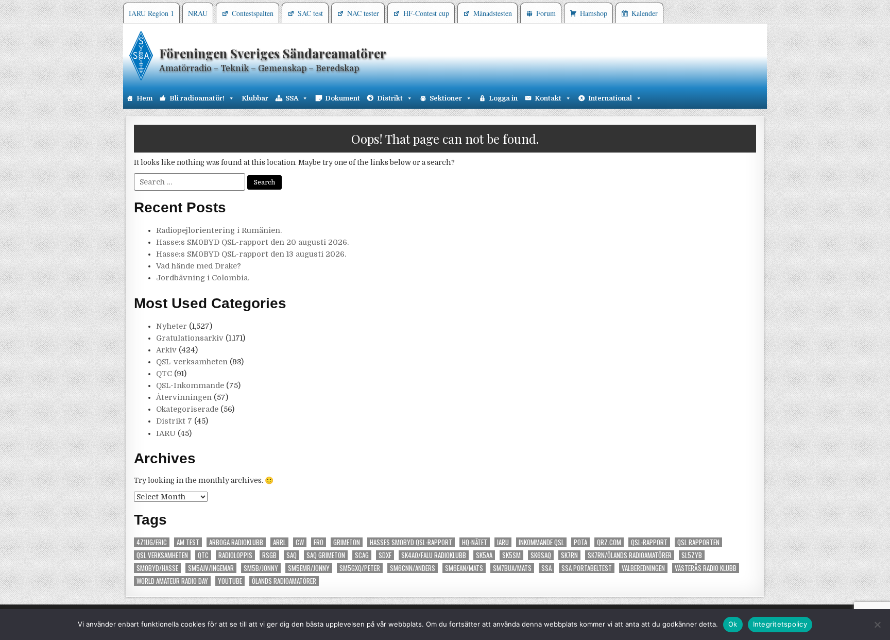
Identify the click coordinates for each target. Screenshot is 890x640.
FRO (318, 542)
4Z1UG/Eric (151, 542)
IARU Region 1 (151, 13)
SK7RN (569, 555)
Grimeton (346, 542)
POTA (580, 542)
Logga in (503, 98)
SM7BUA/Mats (512, 568)
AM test (188, 542)
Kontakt (548, 98)
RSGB (269, 555)
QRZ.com (609, 542)
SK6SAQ (540, 555)
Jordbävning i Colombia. (202, 278)
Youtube (230, 581)
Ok (733, 624)
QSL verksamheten (162, 555)
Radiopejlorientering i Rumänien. (219, 230)
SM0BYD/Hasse (157, 568)
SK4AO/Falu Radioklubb (433, 555)
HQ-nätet (474, 542)
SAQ (291, 555)
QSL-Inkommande (190, 385)
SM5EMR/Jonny (309, 568)
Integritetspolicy (780, 624)
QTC (164, 373)
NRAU (198, 13)
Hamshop (593, 13)
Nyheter (171, 326)
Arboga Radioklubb (236, 542)
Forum (546, 13)
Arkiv (166, 350)
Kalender (644, 13)
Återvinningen (184, 397)
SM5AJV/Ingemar (211, 568)
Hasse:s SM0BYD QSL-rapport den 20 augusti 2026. (252, 242)
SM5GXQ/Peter (359, 568)
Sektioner (446, 98)
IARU (166, 433)
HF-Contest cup (426, 13)
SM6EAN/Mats (464, 568)
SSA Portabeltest (586, 568)
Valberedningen (643, 568)
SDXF (385, 555)
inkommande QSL (541, 542)
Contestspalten (252, 13)
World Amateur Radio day (172, 581)
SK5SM (511, 555)
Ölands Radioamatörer (284, 581)
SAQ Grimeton (325, 555)
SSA (291, 98)
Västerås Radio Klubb (706, 568)
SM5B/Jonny (261, 568)
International (610, 98)
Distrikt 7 (174, 421)
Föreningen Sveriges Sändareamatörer (272, 53)
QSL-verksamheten (192, 362)
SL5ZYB (691, 555)
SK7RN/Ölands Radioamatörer (630, 555)
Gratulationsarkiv (190, 338)
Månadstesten (492, 13)
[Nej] (877, 624)
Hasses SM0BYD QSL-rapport (411, 542)
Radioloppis (235, 555)
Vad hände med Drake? (198, 266)
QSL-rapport (649, 542)
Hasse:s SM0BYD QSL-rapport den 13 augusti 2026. (251, 254)
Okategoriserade (187, 409)
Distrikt (390, 98)
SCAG (362, 555)
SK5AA (484, 555)
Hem (144, 98)
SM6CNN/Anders (412, 568)
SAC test (310, 13)
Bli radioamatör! (197, 98)
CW (300, 542)
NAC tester (363, 13)
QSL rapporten (698, 542)
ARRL (279, 542)
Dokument (342, 98)
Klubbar (255, 98)
